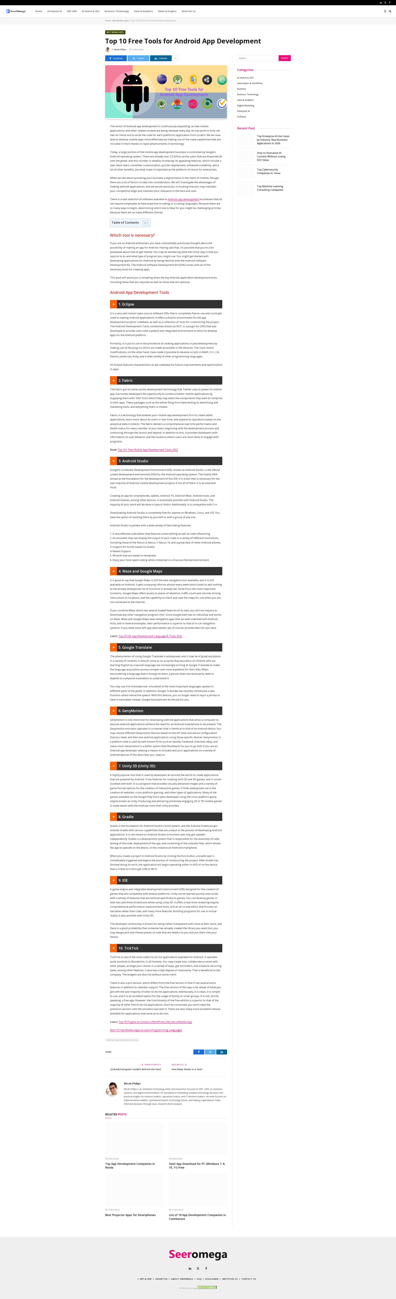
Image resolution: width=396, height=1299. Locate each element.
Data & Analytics (143, 11)
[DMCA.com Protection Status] (207, 1288)
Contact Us (249, 1279)
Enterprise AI (54, 11)
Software (241, 116)
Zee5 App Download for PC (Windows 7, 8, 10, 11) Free (197, 1165)
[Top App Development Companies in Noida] (134, 1138)
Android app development (183, 199)
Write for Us (189, 11)
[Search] (389, 11)
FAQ (199, 1279)
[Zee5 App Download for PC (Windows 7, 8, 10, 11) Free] (198, 1138)
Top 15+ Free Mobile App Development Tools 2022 (148, 449)
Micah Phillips (120, 49)
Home (38, 11)
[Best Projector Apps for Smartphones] (134, 1189)
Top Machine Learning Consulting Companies (270, 188)
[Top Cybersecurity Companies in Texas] (245, 173)
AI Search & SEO (90, 11)
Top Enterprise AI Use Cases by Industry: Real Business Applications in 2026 (273, 139)
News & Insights (167, 11)
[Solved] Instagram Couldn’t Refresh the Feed (136, 1069)
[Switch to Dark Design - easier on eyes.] (385, 11)
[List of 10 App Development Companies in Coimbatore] (198, 1189)
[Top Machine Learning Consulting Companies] (245, 190)
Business (241, 88)
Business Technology (117, 11)
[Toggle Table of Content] (143, 223)
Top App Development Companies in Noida (130, 1165)
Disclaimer (211, 1279)
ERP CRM (72, 11)
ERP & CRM (146, 1279)
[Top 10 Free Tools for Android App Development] (166, 117)
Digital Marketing (245, 105)
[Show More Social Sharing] (175, 58)
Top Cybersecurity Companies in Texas (268, 171)
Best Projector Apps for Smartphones (130, 1215)
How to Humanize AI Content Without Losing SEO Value (271, 156)
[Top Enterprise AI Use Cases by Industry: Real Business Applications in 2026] (245, 140)
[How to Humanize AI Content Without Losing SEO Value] (245, 157)
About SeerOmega (182, 1279)
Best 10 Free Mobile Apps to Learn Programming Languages (146, 1030)
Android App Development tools (122, 1040)
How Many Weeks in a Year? (187, 1069)
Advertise (161, 1279)
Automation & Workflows (250, 83)
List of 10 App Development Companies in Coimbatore (197, 1216)
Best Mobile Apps (121, 20)
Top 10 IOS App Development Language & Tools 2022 (150, 636)
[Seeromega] (16, 11)
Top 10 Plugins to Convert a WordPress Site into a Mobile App (155, 1022)
